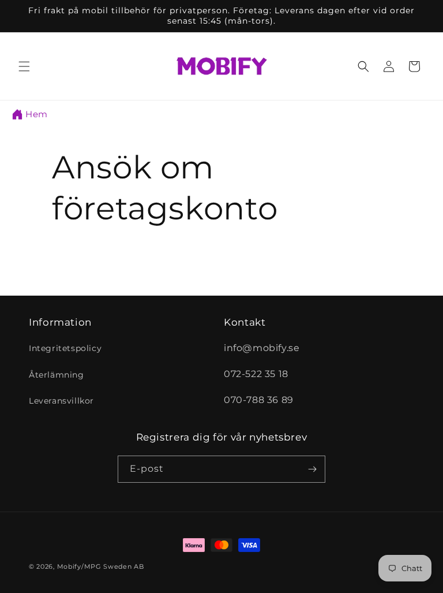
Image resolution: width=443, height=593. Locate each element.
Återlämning (56, 375)
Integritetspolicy (65, 348)
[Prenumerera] (312, 469)
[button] (24, 66)
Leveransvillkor (61, 401)
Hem (36, 114)
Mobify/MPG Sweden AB (100, 566)
